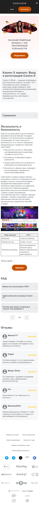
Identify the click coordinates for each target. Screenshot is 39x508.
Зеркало (19, 267)
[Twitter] (20, 457)
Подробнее (19, 55)
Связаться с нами (29, 440)
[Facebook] (34, 457)
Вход (12, 9)
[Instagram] (27, 457)
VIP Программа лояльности (20, 450)
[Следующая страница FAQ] (26, 317)
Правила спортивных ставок (20, 445)
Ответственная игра (28, 435)
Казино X (9, 177)
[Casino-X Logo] (19, 3)
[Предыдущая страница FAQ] (12, 317)
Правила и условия (12, 435)
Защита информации (13, 440)
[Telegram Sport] (7, 457)
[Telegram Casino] (13, 457)
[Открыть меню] (37, 3)
